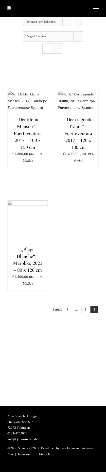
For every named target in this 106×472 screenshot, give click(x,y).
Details (28, 106)
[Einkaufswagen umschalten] (83, 8)
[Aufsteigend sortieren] (78, 22)
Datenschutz (45, 454)
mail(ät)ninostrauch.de (22, 439)
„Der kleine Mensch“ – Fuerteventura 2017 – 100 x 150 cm (28, 133)
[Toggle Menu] (96, 8)
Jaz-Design (67, 448)
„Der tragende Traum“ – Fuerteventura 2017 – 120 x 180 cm (78, 133)
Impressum (25, 454)
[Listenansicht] (57, 48)
